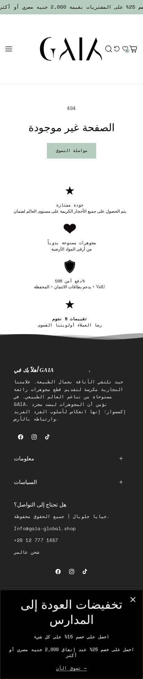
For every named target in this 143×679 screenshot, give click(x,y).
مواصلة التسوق (71, 150)
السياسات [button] (25, 482)
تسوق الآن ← (71, 668)
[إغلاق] (133, 599)
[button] (9, 49)
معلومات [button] (24, 458)
